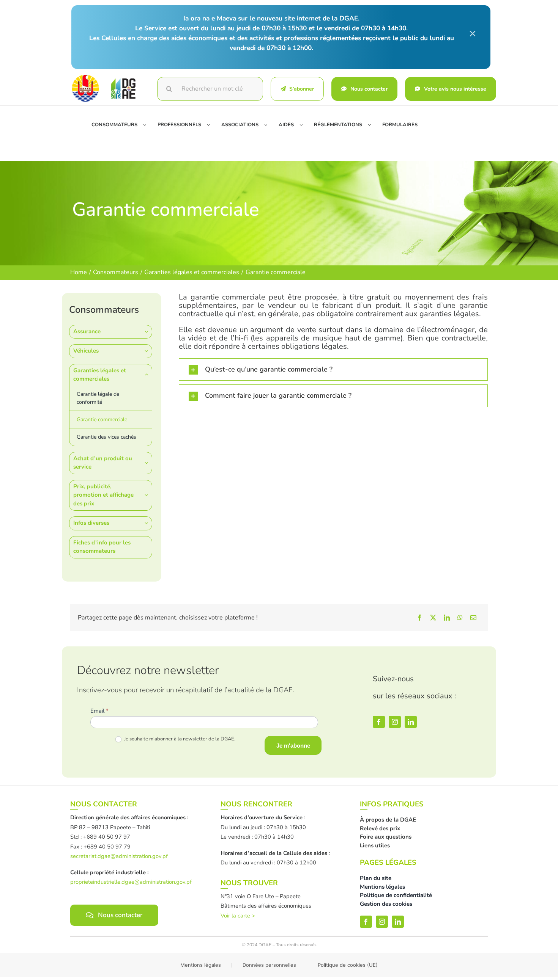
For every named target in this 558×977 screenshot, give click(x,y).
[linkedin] (411, 722)
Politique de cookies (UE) (348, 965)
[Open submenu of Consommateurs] (147, 125)
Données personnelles (269, 965)
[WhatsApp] (460, 618)
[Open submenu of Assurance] (148, 331)
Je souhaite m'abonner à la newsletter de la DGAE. (179, 739)
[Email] (473, 618)
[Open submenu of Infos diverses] (148, 523)
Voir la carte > (238, 915)
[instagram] (395, 722)
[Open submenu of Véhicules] (148, 351)
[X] (433, 618)
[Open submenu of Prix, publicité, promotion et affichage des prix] (148, 495)
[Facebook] (419, 618)
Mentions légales (200, 965)
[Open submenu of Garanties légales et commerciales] (148, 375)
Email (99, 711)
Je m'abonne (293, 745)
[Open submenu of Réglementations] (372, 125)
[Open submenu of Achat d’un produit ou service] (148, 463)
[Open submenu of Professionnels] (211, 125)
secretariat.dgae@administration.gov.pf (119, 856)
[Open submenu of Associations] (268, 125)
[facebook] (379, 722)
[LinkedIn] (447, 618)
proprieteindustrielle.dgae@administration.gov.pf (131, 882)
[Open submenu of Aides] (303, 125)
